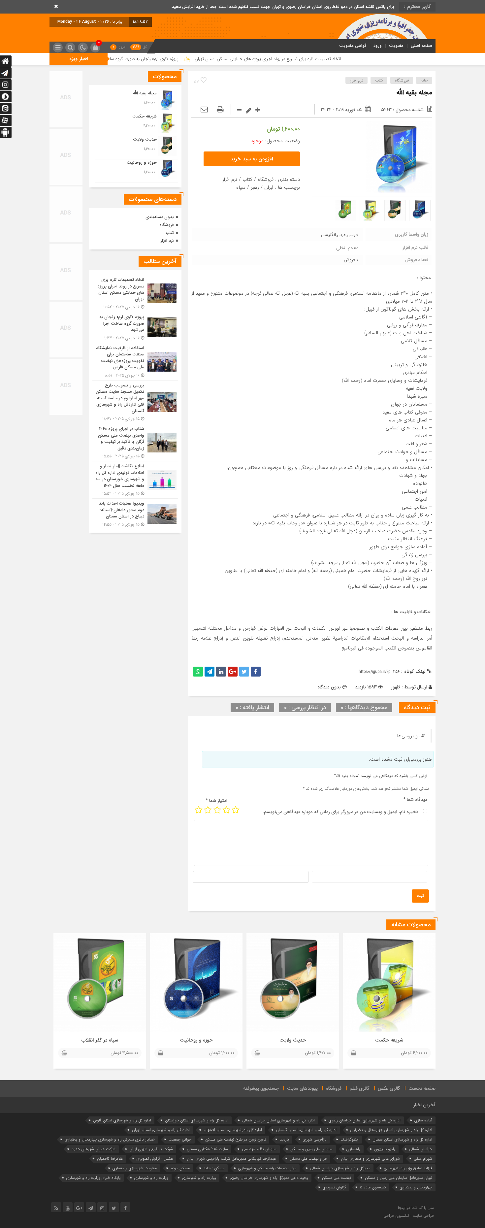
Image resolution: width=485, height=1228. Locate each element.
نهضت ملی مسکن (336, 1178)
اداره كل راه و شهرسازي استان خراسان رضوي (365, 1120)
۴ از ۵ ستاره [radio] (208, 810)
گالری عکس (389, 1088)
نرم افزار (356, 80)
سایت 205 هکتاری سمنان (207, 1149)
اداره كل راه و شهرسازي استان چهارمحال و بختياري (391, 1130)
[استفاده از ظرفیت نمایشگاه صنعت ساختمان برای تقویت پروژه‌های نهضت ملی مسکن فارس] (135, 361)
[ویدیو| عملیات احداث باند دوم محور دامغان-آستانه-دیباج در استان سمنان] (135, 513)
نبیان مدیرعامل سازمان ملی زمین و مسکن (398, 1178)
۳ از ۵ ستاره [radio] (217, 810)
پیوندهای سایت (302, 1088)
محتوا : (424, 278)
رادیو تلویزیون (384, 1149)
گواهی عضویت (352, 45)
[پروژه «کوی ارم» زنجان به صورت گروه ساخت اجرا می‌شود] (135, 327)
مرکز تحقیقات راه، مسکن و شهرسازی (267, 1168)
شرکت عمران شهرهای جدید (93, 1149)
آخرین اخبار (424, 1105)
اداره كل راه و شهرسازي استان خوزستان (196, 1120)
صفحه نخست (422, 1088)
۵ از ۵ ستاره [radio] (199, 810)
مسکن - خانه (214, 1168)
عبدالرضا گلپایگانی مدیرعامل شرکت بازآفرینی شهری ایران (231, 1158)
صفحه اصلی (421, 45)
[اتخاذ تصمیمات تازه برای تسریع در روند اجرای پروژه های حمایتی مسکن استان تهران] (135, 293)
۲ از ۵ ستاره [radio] (226, 810)
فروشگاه (402, 80)
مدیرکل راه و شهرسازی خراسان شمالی (340, 1168)
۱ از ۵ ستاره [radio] (236, 810)
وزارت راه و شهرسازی (151, 1178)
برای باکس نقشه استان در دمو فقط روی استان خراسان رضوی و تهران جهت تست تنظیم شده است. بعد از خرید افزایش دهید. (282, 6)
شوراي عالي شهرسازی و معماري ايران (370, 1158)
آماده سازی (423, 1120)
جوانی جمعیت (180, 1139)
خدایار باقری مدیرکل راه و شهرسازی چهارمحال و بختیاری (110, 1139)
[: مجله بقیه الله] (204, 110)
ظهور (395, 687)
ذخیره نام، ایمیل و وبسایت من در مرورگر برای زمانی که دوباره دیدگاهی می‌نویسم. (340, 811)
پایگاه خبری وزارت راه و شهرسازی (93, 1178)
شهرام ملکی (423, 1158)
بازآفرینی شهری (315, 1139)
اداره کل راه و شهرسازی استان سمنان (402, 1139)
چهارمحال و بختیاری (416, 1187)
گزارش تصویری (334, 1187)
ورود (377, 45)
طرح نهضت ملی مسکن (308, 1158)
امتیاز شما (216, 800)
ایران (268, 187)
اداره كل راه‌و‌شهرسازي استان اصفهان (233, 1130)
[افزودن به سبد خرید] (353, 1053)
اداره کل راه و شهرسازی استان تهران (161, 1130)
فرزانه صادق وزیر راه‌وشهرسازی (408, 1168)
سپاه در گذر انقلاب (99, 1040)
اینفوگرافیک (349, 1139)
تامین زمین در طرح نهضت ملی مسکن (235, 1139)
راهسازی (353, 1149)
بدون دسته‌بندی (160, 217)
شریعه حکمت (389, 1040)
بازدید (284, 1139)
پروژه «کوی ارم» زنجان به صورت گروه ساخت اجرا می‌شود (179, 58)
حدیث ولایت (292, 1040)
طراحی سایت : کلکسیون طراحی (408, 1215)
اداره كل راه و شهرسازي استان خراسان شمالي (278, 1120)
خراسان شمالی (420, 1149)
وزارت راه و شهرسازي (199, 1178)
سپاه (240, 187)
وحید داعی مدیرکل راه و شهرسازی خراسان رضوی (269, 1178)
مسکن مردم (180, 1168)
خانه (424, 80)
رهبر (255, 187)
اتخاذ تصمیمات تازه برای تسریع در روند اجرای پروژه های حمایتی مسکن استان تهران (317, 58)
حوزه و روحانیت (196, 1040)
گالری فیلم (360, 1088)
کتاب (379, 80)
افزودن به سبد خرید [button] (251, 159)
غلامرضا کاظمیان (110, 1158)
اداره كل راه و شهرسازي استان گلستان (306, 1130)
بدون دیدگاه (329, 687)
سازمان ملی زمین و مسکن (311, 1149)
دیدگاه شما (415, 799)
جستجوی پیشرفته (261, 1088)
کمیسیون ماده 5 (373, 1187)
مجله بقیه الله (414, 92)
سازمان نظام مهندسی (259, 1149)
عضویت (396, 45)
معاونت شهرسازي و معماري (135, 1168)
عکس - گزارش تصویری (155, 1158)
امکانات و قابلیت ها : (411, 611)
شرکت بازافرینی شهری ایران (151, 1149)
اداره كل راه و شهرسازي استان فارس (122, 1120)
